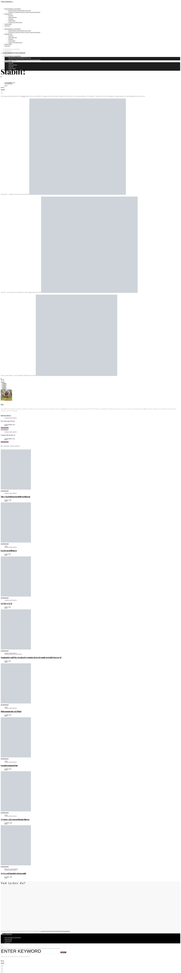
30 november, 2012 (10, 82)
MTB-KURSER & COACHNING (13, 8)
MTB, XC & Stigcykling (11, 868)
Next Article (4, 429)
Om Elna (7, 25)
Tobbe (23, 96)
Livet (6, 546)
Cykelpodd (8, 24)
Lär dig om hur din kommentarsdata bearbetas (55, 931)
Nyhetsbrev (11, 20)
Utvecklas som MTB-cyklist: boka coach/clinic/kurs (24, 12)
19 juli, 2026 (8, 499)
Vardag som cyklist (11, 61)
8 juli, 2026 (8, 553)
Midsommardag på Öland (11, 711)
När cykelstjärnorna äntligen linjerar (15, 496)
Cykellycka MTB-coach (15, 22)
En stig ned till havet (9, 550)
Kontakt (10, 15)
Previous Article (6, 415)
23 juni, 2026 (8, 714)
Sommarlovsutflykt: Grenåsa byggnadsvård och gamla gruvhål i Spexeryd (31, 657)
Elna (6, 85)
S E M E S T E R (6, 603)
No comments (9, 83)
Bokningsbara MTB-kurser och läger (19, 10)
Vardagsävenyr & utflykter (13, 654)
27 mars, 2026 (8, 822)
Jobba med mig (12, 17)
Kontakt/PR (8, 13)
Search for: (4, 947)
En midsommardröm (9, 765)
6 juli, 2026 (8, 606)
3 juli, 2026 (8, 660)
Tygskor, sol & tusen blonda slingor (15, 819)
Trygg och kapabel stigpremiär (13, 873)
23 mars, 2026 (8, 876)
